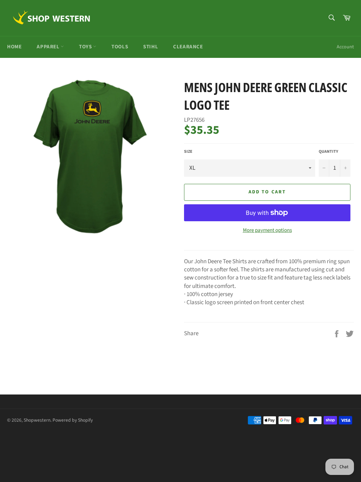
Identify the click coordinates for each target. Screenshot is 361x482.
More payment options (267, 230)
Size (188, 152)
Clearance (188, 46)
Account (345, 46)
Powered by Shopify (73, 420)
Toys (86, 46)
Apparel (49, 46)
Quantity (328, 152)
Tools (119, 46)
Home (14, 46)
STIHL (150, 46)
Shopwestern (37, 420)
